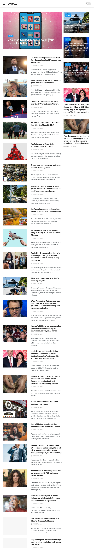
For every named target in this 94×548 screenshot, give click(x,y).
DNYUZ (12, 3)
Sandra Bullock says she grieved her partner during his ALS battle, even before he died (45, 473)
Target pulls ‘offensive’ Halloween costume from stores (44, 402)
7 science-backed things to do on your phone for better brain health (31, 41)
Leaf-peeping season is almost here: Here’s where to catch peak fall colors (46, 210)
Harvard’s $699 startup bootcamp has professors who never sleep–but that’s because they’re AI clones (46, 328)
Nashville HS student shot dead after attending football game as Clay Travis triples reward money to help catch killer (46, 256)
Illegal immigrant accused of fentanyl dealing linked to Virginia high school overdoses (46, 542)
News (11, 36)
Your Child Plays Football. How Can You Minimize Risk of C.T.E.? (45, 123)
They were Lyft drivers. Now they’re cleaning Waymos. (45, 279)
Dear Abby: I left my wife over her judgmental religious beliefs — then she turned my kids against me (45, 498)
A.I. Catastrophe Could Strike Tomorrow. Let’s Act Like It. (42, 145)
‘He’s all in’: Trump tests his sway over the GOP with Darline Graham (45, 102)
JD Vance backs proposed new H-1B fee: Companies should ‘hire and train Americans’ (46, 59)
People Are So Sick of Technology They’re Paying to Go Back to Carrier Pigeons (45, 232)
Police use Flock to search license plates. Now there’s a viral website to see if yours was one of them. (45, 188)
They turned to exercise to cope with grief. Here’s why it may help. (46, 81)
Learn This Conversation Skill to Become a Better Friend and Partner (45, 425)
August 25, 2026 (14, 48)
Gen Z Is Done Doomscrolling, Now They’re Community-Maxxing (45, 519)
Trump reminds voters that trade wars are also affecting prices (46, 166)
